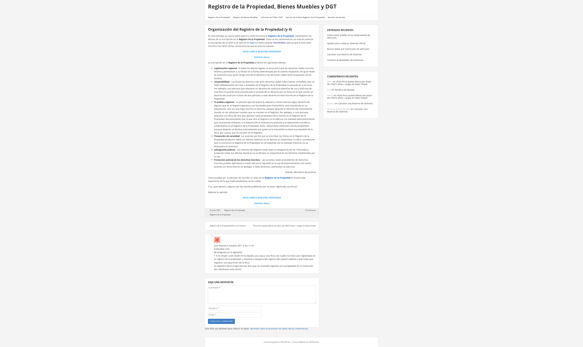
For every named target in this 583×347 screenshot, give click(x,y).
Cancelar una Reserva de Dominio (344, 54)
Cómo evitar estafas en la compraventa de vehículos (348, 36)
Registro (254, 42)
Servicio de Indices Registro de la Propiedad (305, 17)
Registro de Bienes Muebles (245, 17)
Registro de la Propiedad (219, 17)
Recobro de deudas (336, 17)
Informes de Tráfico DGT (272, 17)
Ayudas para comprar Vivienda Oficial (346, 43)
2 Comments (310, 210)
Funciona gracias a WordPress (277, 342)
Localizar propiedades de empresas (345, 60)
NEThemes (314, 342)
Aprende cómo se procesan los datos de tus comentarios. (279, 328)
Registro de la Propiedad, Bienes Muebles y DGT (272, 6)
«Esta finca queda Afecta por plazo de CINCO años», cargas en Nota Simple (349, 83)
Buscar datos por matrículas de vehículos (348, 48)
